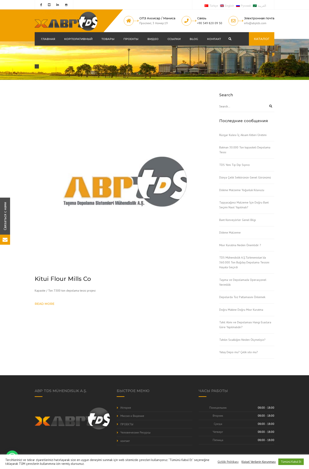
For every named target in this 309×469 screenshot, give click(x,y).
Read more (44, 304)
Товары (108, 39)
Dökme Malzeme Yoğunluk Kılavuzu (241, 190)
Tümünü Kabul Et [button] (291, 462)
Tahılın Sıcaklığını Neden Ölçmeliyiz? (242, 340)
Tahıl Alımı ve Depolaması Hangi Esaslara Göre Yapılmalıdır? (245, 324)
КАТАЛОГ (261, 39)
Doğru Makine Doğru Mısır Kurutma (241, 310)
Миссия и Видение (132, 416)
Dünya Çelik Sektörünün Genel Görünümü (245, 177)
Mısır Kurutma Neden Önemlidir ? (240, 245)
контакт (214, 39)
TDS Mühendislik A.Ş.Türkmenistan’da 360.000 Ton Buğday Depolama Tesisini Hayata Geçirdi (244, 262)
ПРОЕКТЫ (130, 39)
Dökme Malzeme (230, 232)
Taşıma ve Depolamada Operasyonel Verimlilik (242, 282)
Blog (194, 39)
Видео (152, 39)
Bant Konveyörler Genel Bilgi (237, 220)
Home (239, 69)
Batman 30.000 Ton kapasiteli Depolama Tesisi (244, 149)
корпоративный (78, 39)
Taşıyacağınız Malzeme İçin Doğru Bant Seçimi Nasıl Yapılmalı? (244, 205)
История (125, 408)
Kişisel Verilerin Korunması (259, 462)
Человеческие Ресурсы (135, 432)
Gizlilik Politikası (228, 462)
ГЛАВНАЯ (48, 39)
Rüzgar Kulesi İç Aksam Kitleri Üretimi (243, 135)
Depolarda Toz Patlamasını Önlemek (242, 297)
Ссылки (174, 39)
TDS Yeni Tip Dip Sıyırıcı (234, 165)
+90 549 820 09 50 (209, 23)
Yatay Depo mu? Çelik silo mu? (238, 352)
